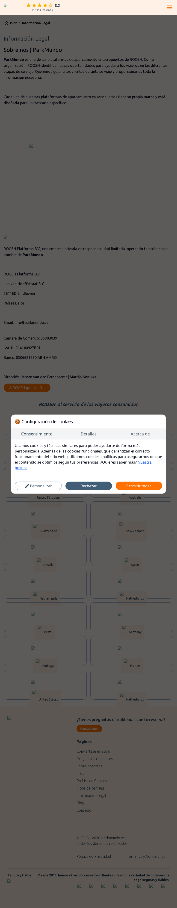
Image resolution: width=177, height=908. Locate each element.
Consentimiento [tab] (37, 433)
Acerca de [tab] (140, 433)
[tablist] (88, 433)
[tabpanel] (88, 456)
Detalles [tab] (89, 433)
